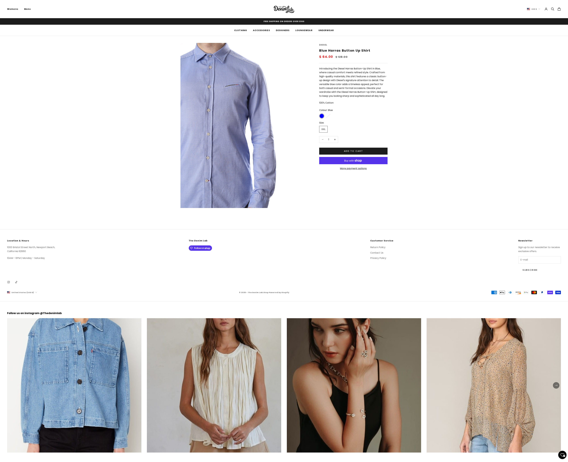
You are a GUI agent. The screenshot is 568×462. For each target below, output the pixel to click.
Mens (27, 9)
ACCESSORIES (261, 30)
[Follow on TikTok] (16, 282)
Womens (12, 9)
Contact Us (376, 252)
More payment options (353, 168)
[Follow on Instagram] (8, 282)
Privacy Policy (378, 258)
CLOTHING (240, 30)
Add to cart (353, 151)
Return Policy (377, 247)
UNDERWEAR (326, 30)
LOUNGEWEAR (304, 30)
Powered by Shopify (279, 292)
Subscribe (530, 269)
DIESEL (323, 44)
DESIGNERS (282, 30)
